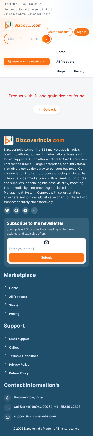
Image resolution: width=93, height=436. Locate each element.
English (10, 3)
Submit (46, 257)
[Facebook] (16, 210)
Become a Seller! (15, 9)
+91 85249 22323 (39, 14)
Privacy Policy (19, 364)
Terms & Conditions (23, 356)
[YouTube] (25, 210)
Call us (14, 347)
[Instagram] (34, 210)
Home (60, 52)
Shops (61, 71)
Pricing (79, 71)
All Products (65, 61)
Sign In (81, 32)
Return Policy (19, 373)
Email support (19, 339)
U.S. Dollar (30, 3)
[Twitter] (7, 210)
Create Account (59, 32)
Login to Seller (40, 9)
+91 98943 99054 (15, 14)
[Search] (46, 39)
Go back (49, 109)
